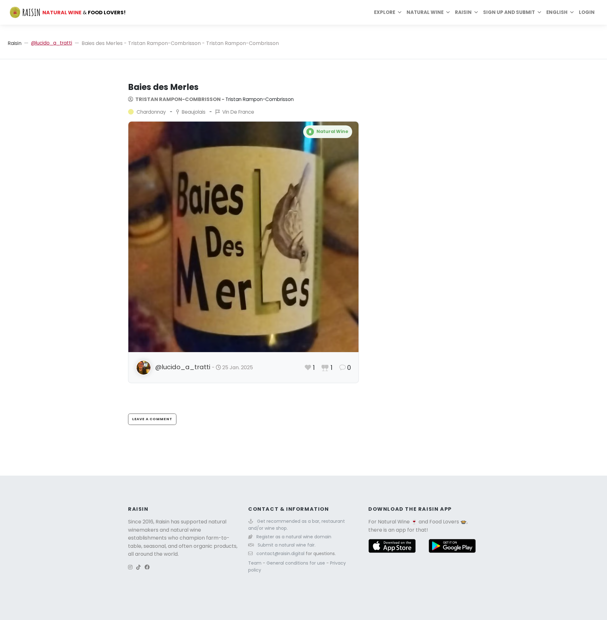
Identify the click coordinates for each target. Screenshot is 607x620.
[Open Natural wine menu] (448, 12)
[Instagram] (130, 567)
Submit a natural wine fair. (287, 545)
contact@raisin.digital (280, 553)
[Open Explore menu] (400, 12)
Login (587, 12)
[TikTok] (138, 567)
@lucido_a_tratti (51, 43)
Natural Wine (394, 521)
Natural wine (425, 12)
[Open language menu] (572, 12)
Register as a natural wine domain (293, 537)
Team (255, 563)
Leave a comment (152, 418)
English (556, 12)
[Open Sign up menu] (539, 12)
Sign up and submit (509, 12)
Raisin (14, 43)
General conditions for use (296, 563)
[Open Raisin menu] (476, 12)
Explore (384, 12)
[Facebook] (147, 567)
